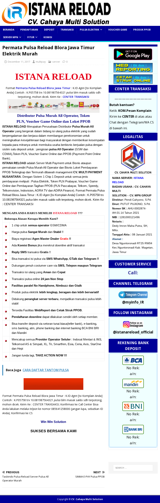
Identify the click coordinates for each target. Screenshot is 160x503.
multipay (41, 61)
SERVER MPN (10, 37)
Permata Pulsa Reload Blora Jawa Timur (43, 88)
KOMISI (48, 37)
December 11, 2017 (19, 61)
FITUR (30, 37)
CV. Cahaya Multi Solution (87, 499)
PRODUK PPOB (142, 29)
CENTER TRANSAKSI (76, 97)
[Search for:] (133, 468)
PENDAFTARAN (29, 29)
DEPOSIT (49, 29)
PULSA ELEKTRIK (89, 29)
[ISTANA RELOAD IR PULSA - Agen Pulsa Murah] (56, 23)
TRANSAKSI (67, 29)
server (56, 61)
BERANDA (8, 29)
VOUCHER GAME (117, 29)
